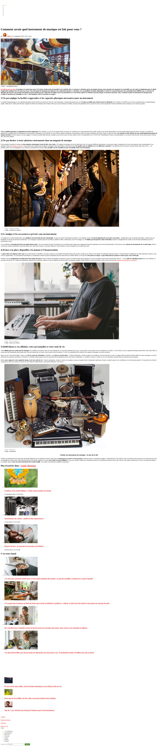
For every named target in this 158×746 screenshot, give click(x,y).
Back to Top (4, 726)
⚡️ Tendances (8, 5)
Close (2, 728)
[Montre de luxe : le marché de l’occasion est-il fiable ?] (80, 533)
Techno (6, 15)
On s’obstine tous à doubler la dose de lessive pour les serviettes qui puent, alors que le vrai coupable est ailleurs (45, 628)
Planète (6, 13)
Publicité (3, 723)
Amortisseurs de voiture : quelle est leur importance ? (24, 518)
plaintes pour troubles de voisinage (127, 260)
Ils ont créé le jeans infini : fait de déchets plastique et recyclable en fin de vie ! (33, 686)
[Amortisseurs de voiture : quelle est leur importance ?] (80, 506)
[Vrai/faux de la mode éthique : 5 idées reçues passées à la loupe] (80, 478)
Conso (6, 12)
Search (27, 744)
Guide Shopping (28, 466)
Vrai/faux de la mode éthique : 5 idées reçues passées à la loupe (27, 491)
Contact (3, 717)
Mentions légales (5, 720)
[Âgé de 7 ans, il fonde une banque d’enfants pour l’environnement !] (80, 704)
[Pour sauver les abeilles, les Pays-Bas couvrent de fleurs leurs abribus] (80, 692)
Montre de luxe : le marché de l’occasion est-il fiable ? (24, 546)
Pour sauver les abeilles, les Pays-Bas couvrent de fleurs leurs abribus (30, 698)
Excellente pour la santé (8, 89)
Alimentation (8, 7)
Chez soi (6, 10)
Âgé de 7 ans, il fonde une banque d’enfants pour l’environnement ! (29, 710)
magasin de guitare (17, 146)
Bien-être (7, 9)
